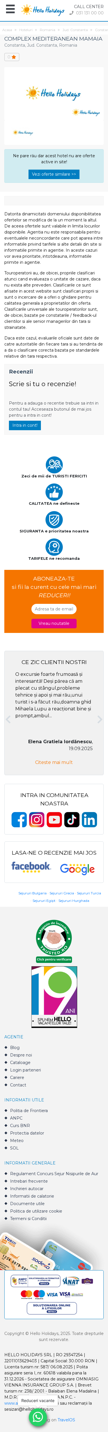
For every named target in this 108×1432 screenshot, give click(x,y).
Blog (15, 1047)
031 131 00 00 (89, 13)
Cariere (17, 1077)
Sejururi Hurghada (73, 900)
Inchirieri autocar (26, 1188)
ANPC (16, 1118)
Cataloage (20, 1062)
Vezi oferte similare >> (54, 174)
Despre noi (21, 1055)
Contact (18, 1085)
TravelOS (66, 1419)
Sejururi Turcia (89, 893)
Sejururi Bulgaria (32, 893)
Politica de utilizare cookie (36, 1211)
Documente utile (27, 1203)
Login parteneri (25, 1070)
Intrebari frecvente (29, 1181)
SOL (14, 1148)
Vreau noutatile (54, 623)
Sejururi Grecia (62, 893)
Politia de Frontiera (29, 1110)
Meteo (17, 1140)
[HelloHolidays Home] (43, 9)
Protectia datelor (27, 1133)
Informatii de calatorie (32, 1196)
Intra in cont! (24, 425)
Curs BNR (20, 1125)
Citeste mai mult (54, 762)
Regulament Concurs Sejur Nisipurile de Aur (54, 1173)
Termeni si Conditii (28, 1218)
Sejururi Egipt (44, 900)
